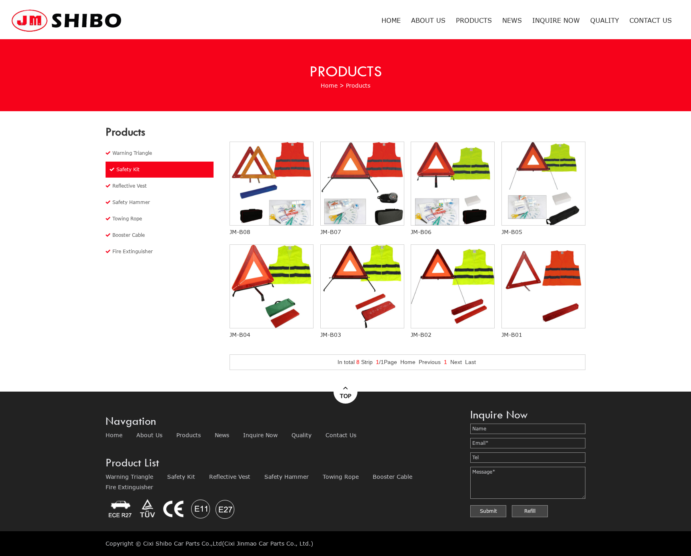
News (512, 20)
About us (428, 20)
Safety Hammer (131, 202)
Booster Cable (128, 235)
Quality (604, 20)
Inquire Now (556, 20)
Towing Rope (127, 219)
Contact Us (650, 20)
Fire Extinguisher (132, 251)
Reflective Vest (129, 186)
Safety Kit (128, 169)
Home (391, 20)
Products (474, 20)
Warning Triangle (132, 153)
